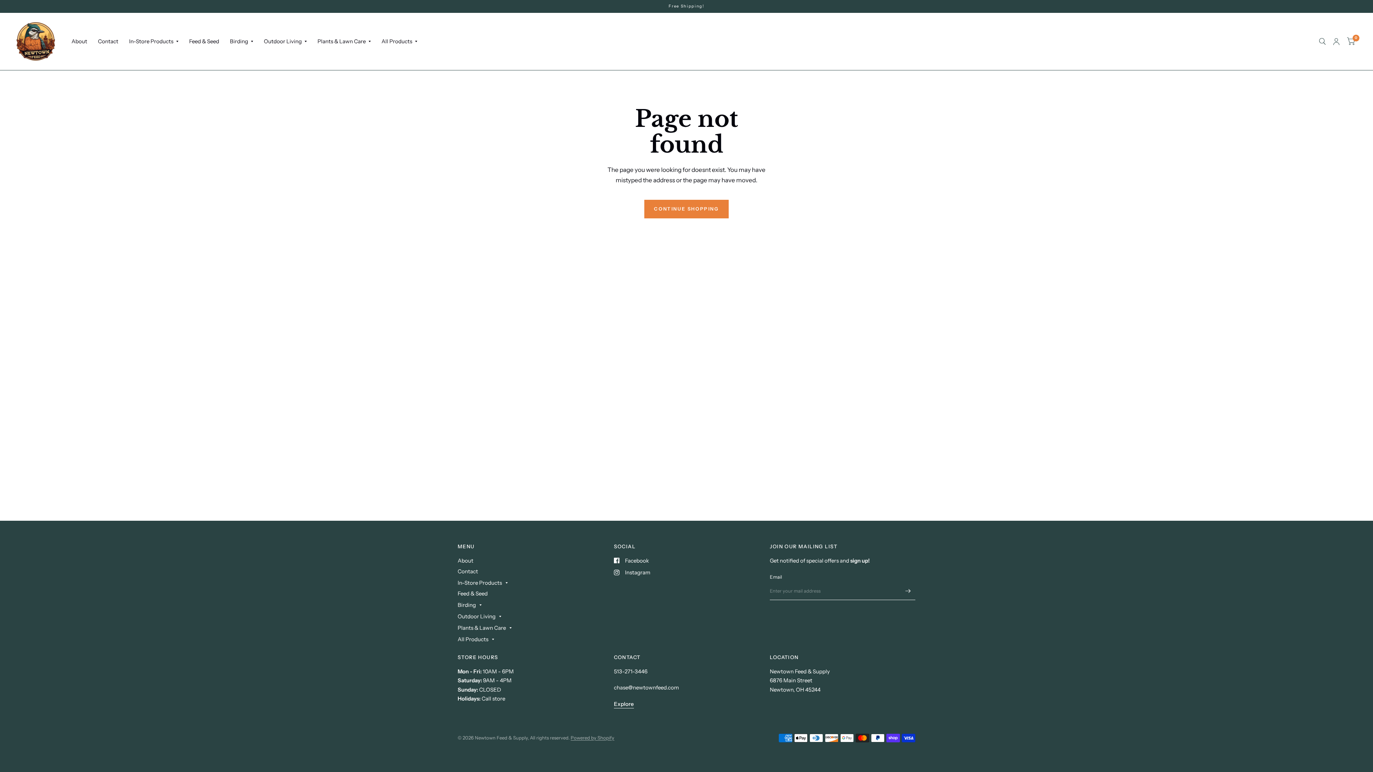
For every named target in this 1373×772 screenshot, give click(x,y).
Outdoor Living (283, 41)
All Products (397, 41)
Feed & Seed (204, 41)
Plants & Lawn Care (342, 41)
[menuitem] (79, 41)
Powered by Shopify (592, 738)
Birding (239, 41)
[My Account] (1336, 41)
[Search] (1322, 41)
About (79, 41)
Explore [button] (624, 704)
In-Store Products (151, 41)
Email (776, 577)
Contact (108, 41)
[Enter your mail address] (908, 591)
